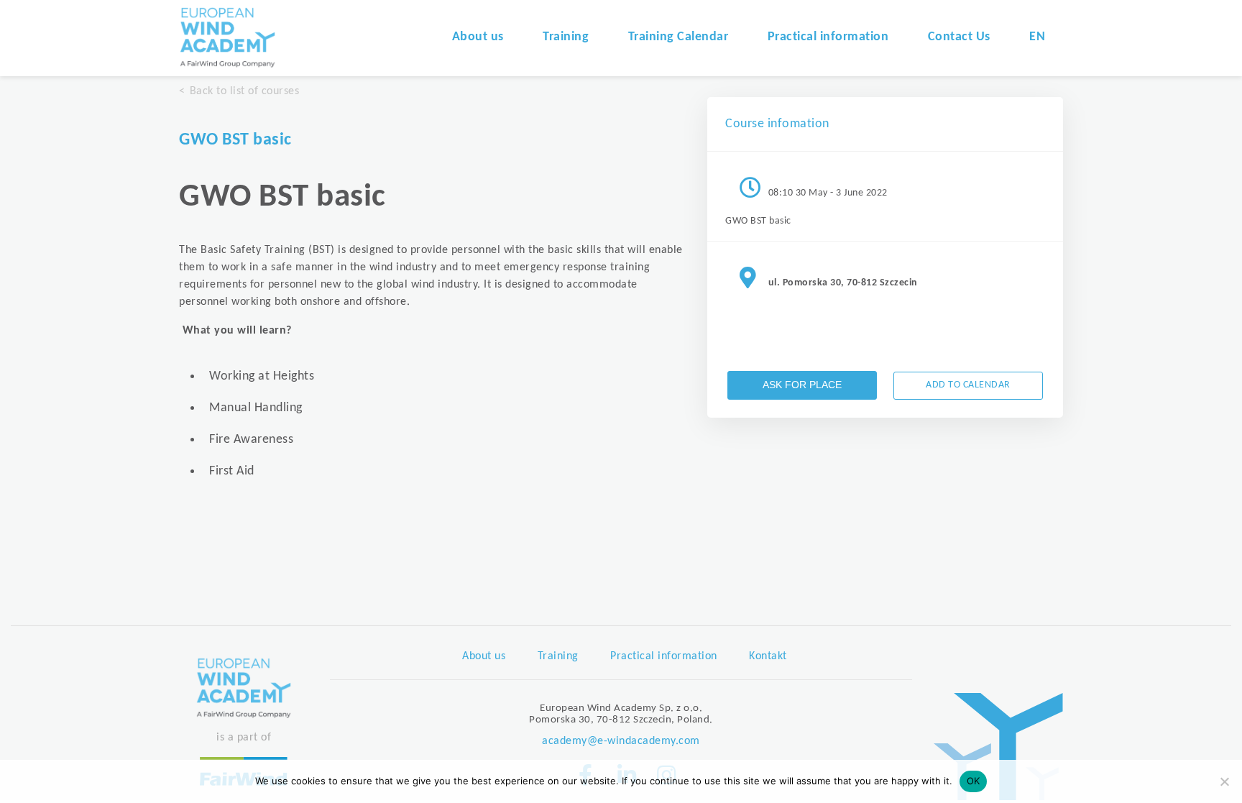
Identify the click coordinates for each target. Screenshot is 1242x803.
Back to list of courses (244, 91)
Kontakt (768, 656)
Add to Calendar (968, 385)
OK (973, 780)
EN (1037, 37)
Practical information (828, 37)
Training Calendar (678, 37)
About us (478, 37)
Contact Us (959, 37)
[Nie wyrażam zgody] (1224, 781)
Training (566, 37)
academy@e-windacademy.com (621, 741)
